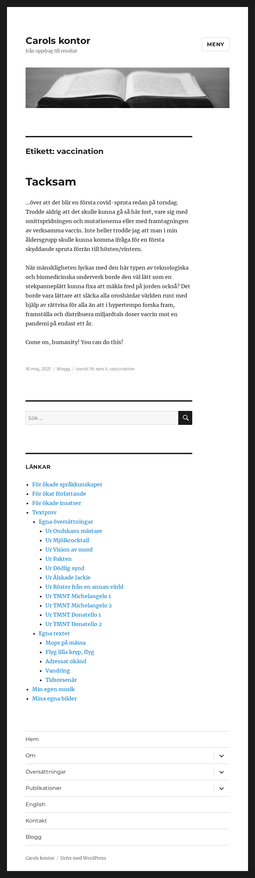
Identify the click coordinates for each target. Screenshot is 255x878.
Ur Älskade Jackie (68, 577)
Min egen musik (53, 689)
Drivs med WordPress (83, 858)
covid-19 (85, 368)
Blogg (63, 368)
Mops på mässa (65, 642)
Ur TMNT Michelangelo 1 (78, 596)
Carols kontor (58, 40)
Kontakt (36, 820)
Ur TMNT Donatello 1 (73, 614)
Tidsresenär (61, 680)
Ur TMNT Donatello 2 (73, 624)
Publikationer (43, 788)
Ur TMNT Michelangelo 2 (78, 605)
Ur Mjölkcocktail (67, 540)
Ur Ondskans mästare (73, 531)
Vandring (57, 670)
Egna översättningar (66, 521)
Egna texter (54, 633)
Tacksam (51, 181)
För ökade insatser (56, 503)
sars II (102, 368)
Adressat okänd (65, 661)
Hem (32, 739)
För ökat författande (59, 493)
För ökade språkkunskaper (67, 484)
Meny (215, 44)
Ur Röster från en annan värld (84, 586)
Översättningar (46, 772)
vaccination (122, 368)
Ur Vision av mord (69, 549)
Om (31, 755)
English (35, 804)
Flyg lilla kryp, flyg (69, 652)
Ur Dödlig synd (64, 568)
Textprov (44, 512)
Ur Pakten (58, 559)
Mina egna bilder (54, 698)
